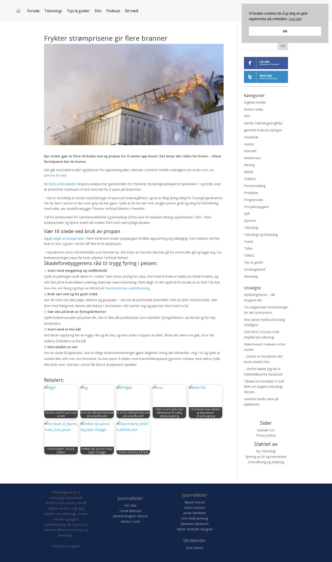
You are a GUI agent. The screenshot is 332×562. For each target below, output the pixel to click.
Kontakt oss (266, 430)
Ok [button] (285, 31)
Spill (247, 213)
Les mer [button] (295, 19)
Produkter (251, 193)
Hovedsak (251, 137)
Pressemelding (254, 186)
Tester (248, 241)
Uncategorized (254, 269)
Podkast (113, 10)
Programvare (253, 200)
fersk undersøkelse (62, 184)
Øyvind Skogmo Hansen (130, 516)
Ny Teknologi (266, 451)
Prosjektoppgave (256, 207)
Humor (249, 144)
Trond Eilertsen (130, 511)
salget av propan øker (68, 238)
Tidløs (248, 248)
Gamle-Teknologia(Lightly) (263, 123)
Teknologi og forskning (261, 234)
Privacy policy (266, 435)
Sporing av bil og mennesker (266, 456)
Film (98, 10)
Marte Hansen (194, 507)
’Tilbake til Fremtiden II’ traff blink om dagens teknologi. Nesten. (264, 386)
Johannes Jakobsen (194, 524)
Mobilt (248, 172)
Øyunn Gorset (195, 502)
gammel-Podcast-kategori (263, 130)
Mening (249, 165)
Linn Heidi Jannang (194, 518)
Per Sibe (130, 505)
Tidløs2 (249, 255)
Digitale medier (255, 102)
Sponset (250, 220)
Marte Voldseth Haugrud (195, 529)
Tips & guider (78, 10)
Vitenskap (251, 276)
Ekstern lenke (253, 109)
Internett (250, 151)
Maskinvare (252, 158)
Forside (33, 10)
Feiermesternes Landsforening (127, 288)
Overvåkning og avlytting (266, 462)
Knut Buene (194, 547)
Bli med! (131, 10)
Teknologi (53, 10)
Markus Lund (130, 521)
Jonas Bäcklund (194, 513)
